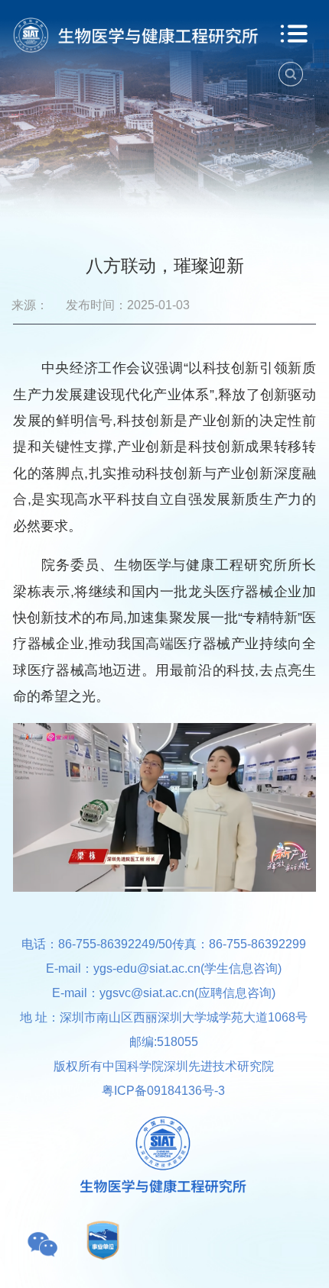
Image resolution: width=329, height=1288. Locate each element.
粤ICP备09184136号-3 (163, 1090)
